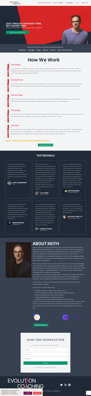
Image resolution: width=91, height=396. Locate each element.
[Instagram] (65, 385)
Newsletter (85, 3)
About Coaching (58, 3)
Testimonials (69, 3)
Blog (77, 3)
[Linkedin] (69, 385)
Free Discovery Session (43, 3)
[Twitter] (61, 385)
